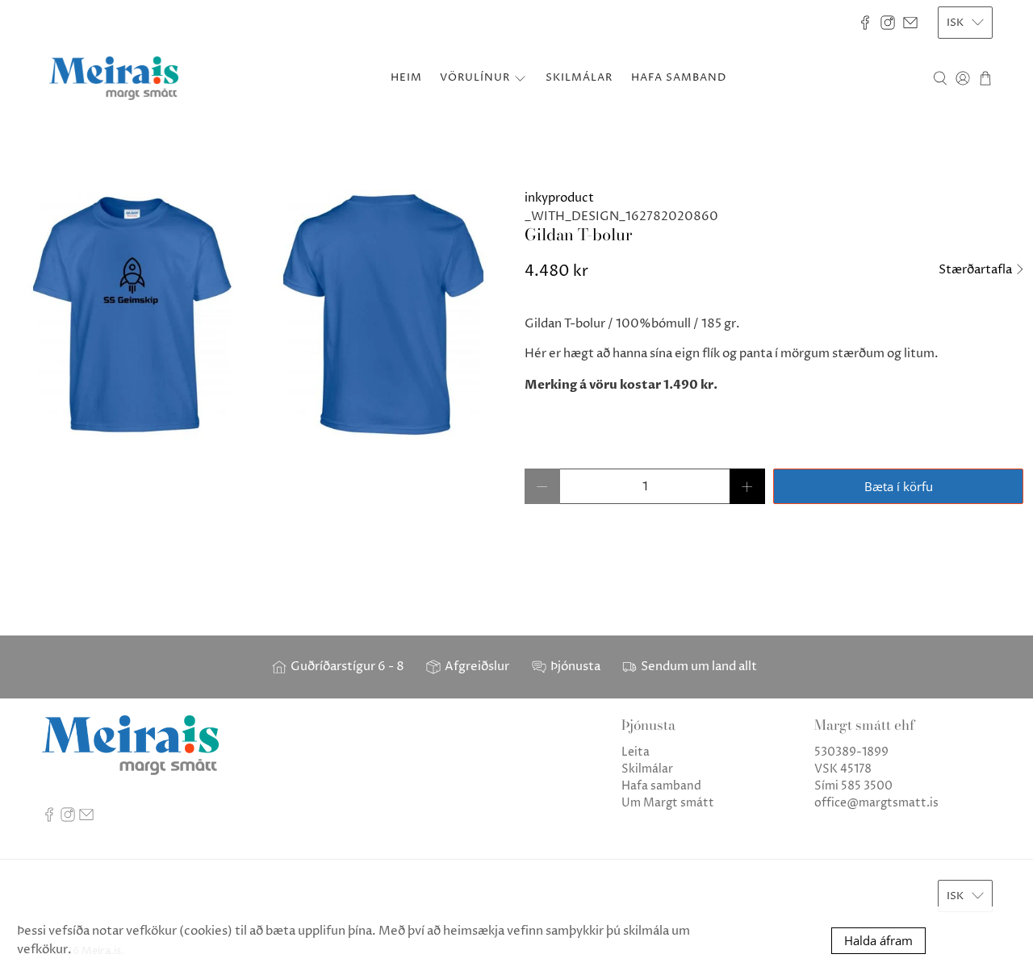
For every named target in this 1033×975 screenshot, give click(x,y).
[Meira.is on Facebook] (865, 22)
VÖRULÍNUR (475, 77)
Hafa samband (661, 786)
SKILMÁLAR (579, 77)
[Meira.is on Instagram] (887, 22)
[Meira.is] (113, 78)
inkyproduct (559, 198)
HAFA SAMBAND (678, 77)
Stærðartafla (976, 269)
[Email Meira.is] (910, 22)
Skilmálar (647, 769)
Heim (406, 77)
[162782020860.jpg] (258, 315)
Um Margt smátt (667, 802)
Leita (635, 752)
